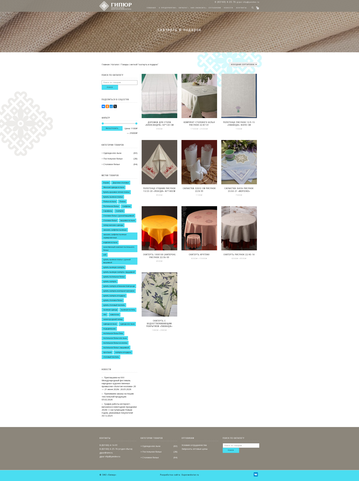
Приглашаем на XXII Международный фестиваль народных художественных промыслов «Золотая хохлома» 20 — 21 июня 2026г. (119, 383)
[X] (115, 106)
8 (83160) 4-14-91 (109, 445)
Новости (228, 8)
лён (104, 314)
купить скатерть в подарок (114, 295)
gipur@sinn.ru (106, 452)
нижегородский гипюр (113, 319)
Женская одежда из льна (113, 187)
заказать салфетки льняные (114, 230)
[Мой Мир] (111, 106)
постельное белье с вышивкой (116, 347)
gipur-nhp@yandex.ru (248, 2)
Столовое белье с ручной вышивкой (118, 215)
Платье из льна (109, 201)
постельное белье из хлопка (115, 343)
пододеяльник (109, 329)
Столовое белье (111, 164)
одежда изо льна (127, 324)
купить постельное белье (114, 276)
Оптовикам (215, 8)
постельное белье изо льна (115, 338)
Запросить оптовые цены (195, 448)
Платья (122, 201)
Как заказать (198, 8)
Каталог (183, 8)
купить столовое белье (112, 300)
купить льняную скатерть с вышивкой (119, 272)
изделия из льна (110, 242)
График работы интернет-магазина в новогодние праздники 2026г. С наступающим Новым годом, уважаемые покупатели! (119, 408)
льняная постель (128, 310)
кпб (104, 255)
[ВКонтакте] (103, 106)
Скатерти (119, 211)
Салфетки (126, 206)
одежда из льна (110, 324)
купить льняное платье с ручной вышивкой (117, 261)
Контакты (241, 8)
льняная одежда (110, 310)
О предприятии (167, 8)
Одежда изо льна (112, 153)
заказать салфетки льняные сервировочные (114, 236)
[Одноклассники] (107, 106)
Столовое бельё (110, 220)
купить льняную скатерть (113, 267)
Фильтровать (112, 128)
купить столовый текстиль (114, 305)
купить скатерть (109, 281)
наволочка (114, 314)
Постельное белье (113, 158)
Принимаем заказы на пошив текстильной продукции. (118, 395)
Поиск (110, 87)
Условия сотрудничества (194, 445)
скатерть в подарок (123, 352)
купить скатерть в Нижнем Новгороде (119, 286)
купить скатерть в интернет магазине (118, 291)
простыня (107, 352)
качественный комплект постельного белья (118, 248)
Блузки (106, 182)
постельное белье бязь (113, 333)
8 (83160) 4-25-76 (109, 448)
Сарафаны (107, 211)
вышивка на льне (127, 220)
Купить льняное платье (113, 197)
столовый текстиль (111, 357)
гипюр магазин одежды (113, 225)
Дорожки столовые (121, 182)
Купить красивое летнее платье (116, 192)
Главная (151, 8)
